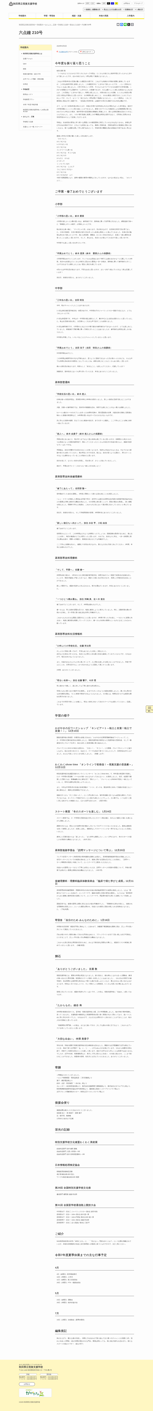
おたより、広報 (28, 116)
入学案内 (130, 16)
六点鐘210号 (63, 52)
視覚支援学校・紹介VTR (32, 74)
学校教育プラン (28, 99)
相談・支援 (76, 16)
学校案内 (22, 16)
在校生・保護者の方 (93, 9)
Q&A (24, 64)
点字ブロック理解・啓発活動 (33, 79)
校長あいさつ (28, 94)
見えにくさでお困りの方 (112, 9)
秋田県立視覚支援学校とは (32, 53)
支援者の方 (129, 9)
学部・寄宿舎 (49, 16)
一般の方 (140, 9)
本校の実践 (103, 16)
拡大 (92, 3)
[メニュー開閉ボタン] (149, 709)
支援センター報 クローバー (33, 127)
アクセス (137, 3)
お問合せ (127, 3)
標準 (87, 3)
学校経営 (26, 89)
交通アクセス (28, 59)
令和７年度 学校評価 (30, 104)
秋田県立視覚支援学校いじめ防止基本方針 (36, 110)
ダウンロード (86, 52)
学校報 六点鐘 (28, 122)
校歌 (24, 69)
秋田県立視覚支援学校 (25, 3)
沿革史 (25, 84)
